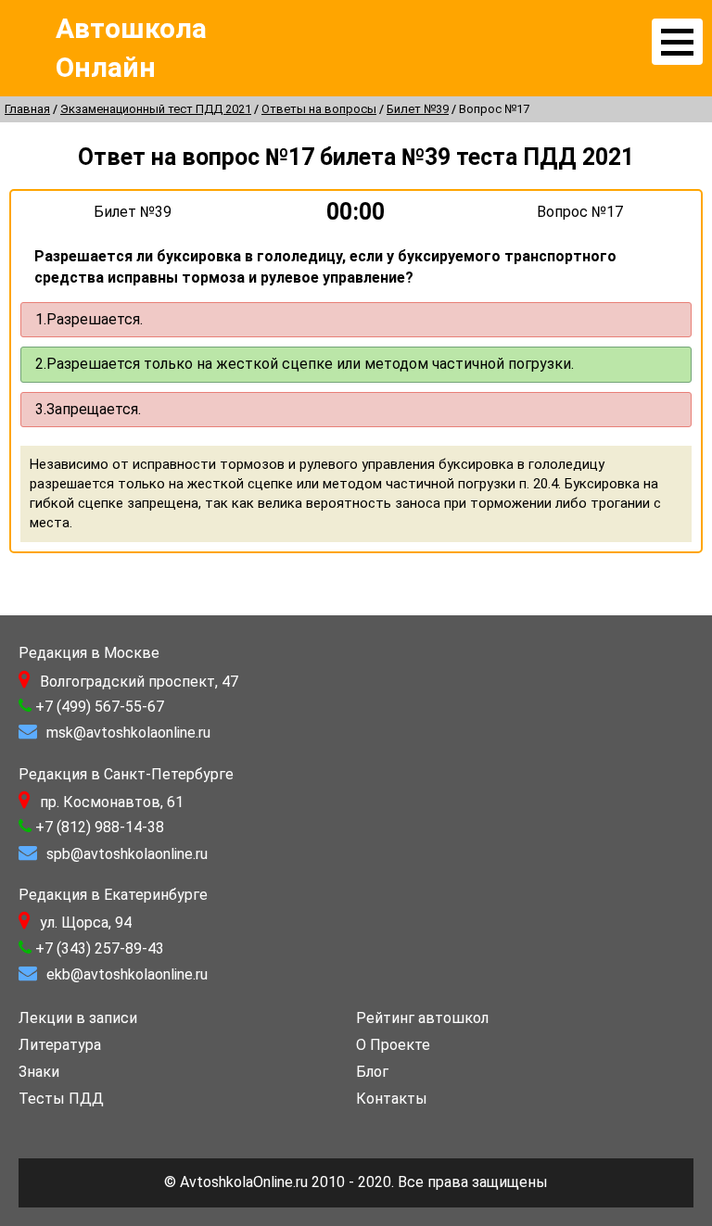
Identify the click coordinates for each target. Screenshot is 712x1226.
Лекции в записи (78, 1018)
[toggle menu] (677, 42)
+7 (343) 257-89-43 (99, 948)
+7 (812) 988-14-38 (99, 827)
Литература (60, 1045)
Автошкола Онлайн (131, 47)
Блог (372, 1072)
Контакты (391, 1098)
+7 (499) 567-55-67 (99, 706)
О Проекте (393, 1045)
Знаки (39, 1072)
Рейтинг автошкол (422, 1018)
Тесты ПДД (61, 1098)
